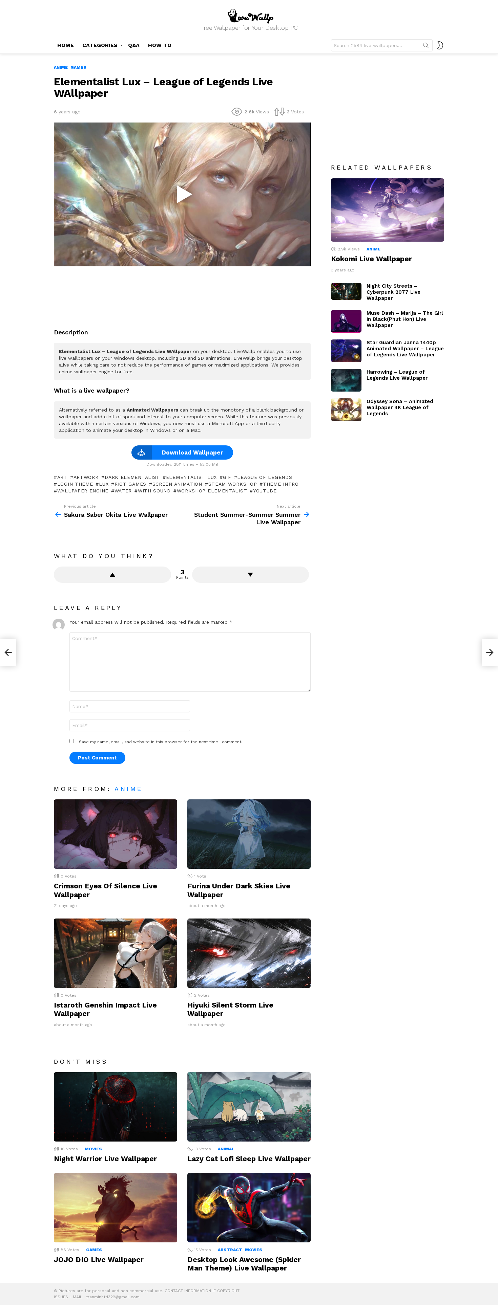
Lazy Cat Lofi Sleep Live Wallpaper (249, 1158)
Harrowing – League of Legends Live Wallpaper (397, 375)
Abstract (230, 1249)
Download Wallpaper (192, 452)
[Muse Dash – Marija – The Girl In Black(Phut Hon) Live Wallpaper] (346, 321)
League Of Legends (264, 477)
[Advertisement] (182, 295)
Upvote (112, 575)
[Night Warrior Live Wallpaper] (115, 1107)
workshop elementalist (212, 490)
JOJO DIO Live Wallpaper (99, 1259)
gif (227, 477)
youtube (265, 490)
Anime (129, 788)
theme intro (280, 484)
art (62, 477)
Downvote (250, 575)
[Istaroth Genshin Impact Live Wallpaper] (115, 953)
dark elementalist (132, 477)
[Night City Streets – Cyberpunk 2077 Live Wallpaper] (346, 291)
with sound (154, 490)
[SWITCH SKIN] (440, 45)
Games (94, 1249)
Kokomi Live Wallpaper (371, 259)
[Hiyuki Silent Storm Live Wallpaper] (249, 953)
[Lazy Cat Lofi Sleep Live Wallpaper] (249, 1107)
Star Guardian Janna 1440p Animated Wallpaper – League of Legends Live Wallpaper (405, 348)
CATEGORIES (100, 45)
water (123, 490)
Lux (103, 484)
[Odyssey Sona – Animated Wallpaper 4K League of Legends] (346, 409)
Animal (226, 1149)
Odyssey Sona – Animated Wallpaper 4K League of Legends (400, 407)
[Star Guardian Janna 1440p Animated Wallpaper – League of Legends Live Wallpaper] (346, 350)
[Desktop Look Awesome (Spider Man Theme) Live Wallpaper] (249, 1207)
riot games (130, 484)
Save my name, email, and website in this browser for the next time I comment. (160, 741)
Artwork (86, 477)
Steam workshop (232, 484)
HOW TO (159, 45)
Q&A (134, 45)
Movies (93, 1149)
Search (426, 46)
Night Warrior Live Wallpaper (105, 1158)
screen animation (177, 484)
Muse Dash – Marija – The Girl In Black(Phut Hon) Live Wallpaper (405, 319)
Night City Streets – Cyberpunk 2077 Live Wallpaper (393, 292)
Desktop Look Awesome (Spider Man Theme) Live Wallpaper (244, 1263)
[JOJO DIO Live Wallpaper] (115, 1207)
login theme (75, 484)
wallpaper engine (82, 490)
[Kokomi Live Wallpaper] (387, 210)
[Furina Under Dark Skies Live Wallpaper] (249, 834)
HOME (65, 45)
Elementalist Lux (191, 477)
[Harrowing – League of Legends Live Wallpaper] (346, 380)
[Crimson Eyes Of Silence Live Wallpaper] (115, 834)
